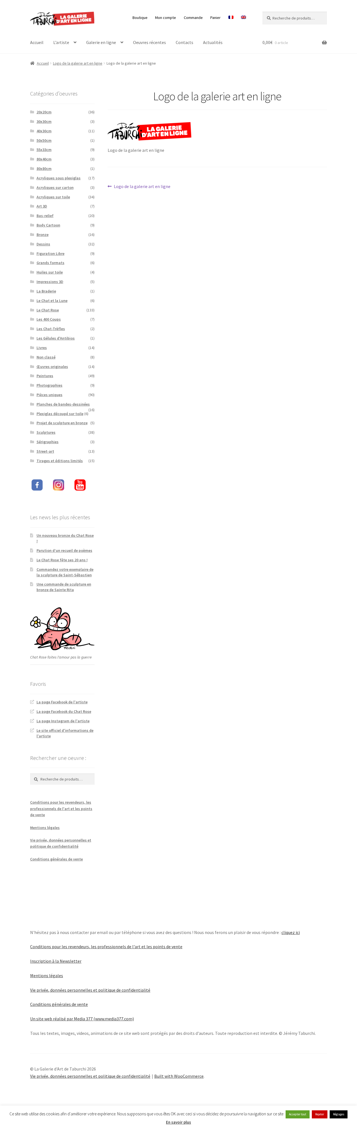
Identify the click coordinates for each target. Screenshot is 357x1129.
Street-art (45, 451)
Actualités (213, 42)
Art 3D (42, 206)
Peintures (45, 375)
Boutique (140, 17)
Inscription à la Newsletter (55, 961)
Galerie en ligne (101, 42)
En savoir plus (178, 1122)
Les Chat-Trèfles (51, 328)
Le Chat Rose (48, 310)
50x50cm (44, 140)
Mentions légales (45, 827)
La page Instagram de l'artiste (63, 720)
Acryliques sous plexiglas (59, 178)
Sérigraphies (48, 441)
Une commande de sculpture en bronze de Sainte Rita (64, 587)
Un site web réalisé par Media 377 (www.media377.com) (82, 1018)
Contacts (184, 42)
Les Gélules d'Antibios (56, 338)
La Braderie (46, 291)
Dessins (43, 244)
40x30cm (44, 130)
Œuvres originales (52, 366)
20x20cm (44, 111)
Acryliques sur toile (53, 196)
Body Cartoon (48, 225)
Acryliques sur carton (55, 187)
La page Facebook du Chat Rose (64, 711)
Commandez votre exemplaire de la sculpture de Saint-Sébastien (65, 572)
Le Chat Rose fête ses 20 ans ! (62, 559)
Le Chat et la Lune (52, 300)
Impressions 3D (50, 281)
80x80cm (44, 168)
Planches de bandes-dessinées (63, 404)
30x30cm (44, 121)
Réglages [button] (338, 1114)
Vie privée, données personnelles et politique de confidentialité (90, 990)
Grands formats (50, 262)
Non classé (46, 357)
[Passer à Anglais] (244, 17)
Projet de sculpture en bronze (62, 422)
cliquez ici (290, 932)
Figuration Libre (50, 253)
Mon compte (165, 17)
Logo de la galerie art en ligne (77, 63)
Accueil (37, 42)
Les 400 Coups (49, 319)
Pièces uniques (49, 394)
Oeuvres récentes (149, 42)
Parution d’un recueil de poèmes (64, 550)
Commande (193, 17)
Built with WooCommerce (179, 1076)
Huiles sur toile (50, 272)
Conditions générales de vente (56, 859)
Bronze (43, 234)
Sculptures (46, 432)
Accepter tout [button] (297, 1114)
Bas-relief (45, 215)
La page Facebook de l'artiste (62, 701)
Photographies (49, 385)
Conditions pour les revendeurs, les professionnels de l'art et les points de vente (61, 808)
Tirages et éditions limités (60, 460)
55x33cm (44, 149)
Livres (42, 347)
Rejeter (319, 1114)
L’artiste (61, 42)
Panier (215, 17)
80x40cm (44, 159)
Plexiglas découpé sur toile (60, 413)
